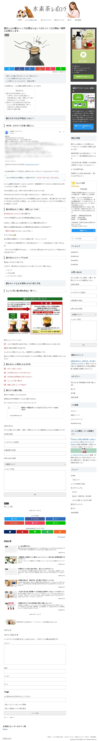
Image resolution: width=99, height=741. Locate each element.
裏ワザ (73, 508)
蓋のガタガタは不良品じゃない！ (16, 93)
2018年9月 (74, 260)
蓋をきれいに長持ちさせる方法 (17, 107)
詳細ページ (83, 230)
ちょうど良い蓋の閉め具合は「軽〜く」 (20, 104)
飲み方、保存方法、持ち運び (81, 496)
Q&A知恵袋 (74, 512)
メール (6, 676)
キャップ (7, 506)
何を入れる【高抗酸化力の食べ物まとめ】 (83, 384)
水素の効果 (74, 397)
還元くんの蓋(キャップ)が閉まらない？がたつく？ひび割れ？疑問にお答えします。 (83, 146)
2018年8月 (74, 264)
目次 (17, 90)
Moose (5, 729)
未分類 (73, 393)
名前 (6, 668)
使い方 (7, 503)
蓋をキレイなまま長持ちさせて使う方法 (18, 102)
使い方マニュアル (77, 488)
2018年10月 (75, 256)
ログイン (74, 411)
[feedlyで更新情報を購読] (47, 531)
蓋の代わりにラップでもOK (16, 100)
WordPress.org (76, 423)
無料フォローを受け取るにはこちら (83, 126)
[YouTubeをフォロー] (22, 531)
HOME (73, 475)
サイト (6, 684)
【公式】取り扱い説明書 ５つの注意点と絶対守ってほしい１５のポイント (83, 164)
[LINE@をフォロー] (35, 531)
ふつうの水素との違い (78, 484)
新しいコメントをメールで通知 (15, 704)
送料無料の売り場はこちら (83, 76)
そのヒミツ (76, 480)
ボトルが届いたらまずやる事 (81, 500)
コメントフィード (77, 419)
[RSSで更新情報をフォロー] (60, 531)
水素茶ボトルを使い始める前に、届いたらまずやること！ (83, 175)
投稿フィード (75, 415)
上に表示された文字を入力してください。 (18, 696)
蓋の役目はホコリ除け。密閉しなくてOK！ (21, 98)
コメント (7, 643)
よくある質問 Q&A (77, 169)
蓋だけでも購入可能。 (15, 109)
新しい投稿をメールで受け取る (15, 708)
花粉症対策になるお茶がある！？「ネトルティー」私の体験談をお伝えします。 (83, 156)
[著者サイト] (10, 531)
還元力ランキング (77, 504)
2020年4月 (74, 252)
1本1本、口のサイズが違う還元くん (18, 95)
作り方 (74, 492)
